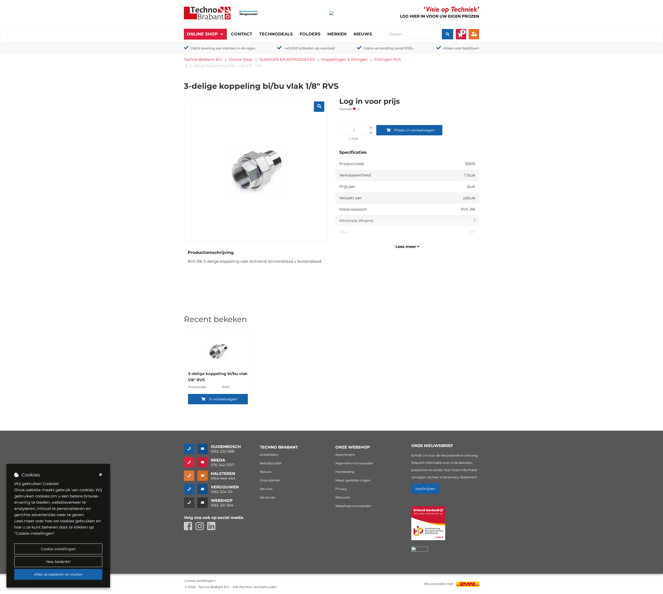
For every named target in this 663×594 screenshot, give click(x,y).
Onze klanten (270, 480)
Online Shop (202, 34)
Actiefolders (269, 455)
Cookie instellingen (58, 549)
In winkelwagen (223, 399)
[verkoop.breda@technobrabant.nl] (204, 462)
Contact (241, 34)
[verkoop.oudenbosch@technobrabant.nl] (204, 449)
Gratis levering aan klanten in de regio (223, 48)
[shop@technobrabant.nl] (204, 502)
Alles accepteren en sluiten (58, 574)
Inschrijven (425, 488)
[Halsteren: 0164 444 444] (190, 476)
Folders (310, 34)
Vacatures (267, 497)
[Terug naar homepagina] (207, 12)
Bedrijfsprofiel (270, 463)
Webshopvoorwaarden (353, 506)
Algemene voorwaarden (354, 463)
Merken (337, 34)
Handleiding (344, 472)
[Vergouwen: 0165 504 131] (190, 489)
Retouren (342, 497)
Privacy (341, 489)
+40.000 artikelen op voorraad (309, 48)
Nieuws (363, 34)
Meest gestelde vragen (352, 480)
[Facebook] (190, 528)
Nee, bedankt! (58, 561)
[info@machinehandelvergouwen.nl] (204, 489)
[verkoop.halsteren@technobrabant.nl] (204, 476)
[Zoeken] (447, 34)
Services (266, 489)
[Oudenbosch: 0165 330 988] (190, 449)
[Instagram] (201, 528)
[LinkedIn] (212, 528)
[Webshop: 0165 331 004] (190, 502)
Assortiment (345, 455)
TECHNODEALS (276, 34)
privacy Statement (462, 477)
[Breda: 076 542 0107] (190, 462)
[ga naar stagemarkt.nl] (428, 526)
